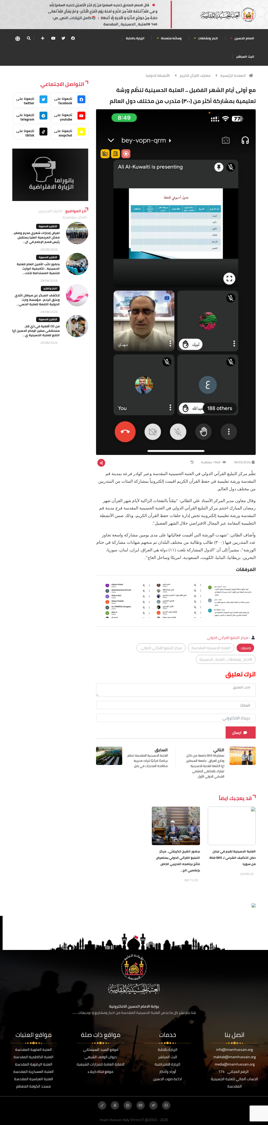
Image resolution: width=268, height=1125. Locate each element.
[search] (29, 38)
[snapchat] (115, 1105)
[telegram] (128, 1105)
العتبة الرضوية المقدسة (33, 1064)
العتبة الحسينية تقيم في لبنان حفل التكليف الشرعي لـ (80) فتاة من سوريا (232, 857)
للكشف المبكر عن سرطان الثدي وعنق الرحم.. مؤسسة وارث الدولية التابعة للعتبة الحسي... (37, 299)
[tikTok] (102, 1105)
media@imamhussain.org (235, 1064)
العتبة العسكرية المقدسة (33, 1071)
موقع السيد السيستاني (100, 1049)
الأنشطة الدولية (158, 75)
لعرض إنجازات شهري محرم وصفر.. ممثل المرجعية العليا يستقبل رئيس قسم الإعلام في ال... (36, 237)
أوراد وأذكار (167, 1071)
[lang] (17, 38)
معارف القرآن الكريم (195, 75)
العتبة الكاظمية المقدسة (33, 1056)
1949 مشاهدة (211, 462)
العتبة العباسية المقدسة (33, 1078)
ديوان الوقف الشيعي (101, 1056)
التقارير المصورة (48, 226)
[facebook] (73, 38)
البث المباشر (245, 56)
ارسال (236, 732)
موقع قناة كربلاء (100, 1071)
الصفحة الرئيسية (233, 75)
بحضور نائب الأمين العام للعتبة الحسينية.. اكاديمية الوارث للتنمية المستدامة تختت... (38, 268)
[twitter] (63, 38)
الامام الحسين (244, 38)
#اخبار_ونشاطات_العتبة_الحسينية (225, 659)
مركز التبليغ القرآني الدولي (227, 637)
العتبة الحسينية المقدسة (211, 647)
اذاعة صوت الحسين (167, 1078)
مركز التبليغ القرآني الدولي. (161, 647)
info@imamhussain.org (234, 1049)
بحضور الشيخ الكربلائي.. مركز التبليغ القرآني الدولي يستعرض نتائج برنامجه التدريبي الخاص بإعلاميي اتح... (178, 860)
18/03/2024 (242, 462)
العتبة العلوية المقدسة (33, 1049)
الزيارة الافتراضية (167, 1064)
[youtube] (53, 38)
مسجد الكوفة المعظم (33, 1086)
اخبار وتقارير (50, 288)
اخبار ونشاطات (207, 38)
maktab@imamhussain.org (234, 1056)
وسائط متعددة (171, 38)
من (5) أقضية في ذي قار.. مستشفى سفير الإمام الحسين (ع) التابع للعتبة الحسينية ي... (36, 330)
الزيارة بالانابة (135, 38)
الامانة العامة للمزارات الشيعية (101, 1064)
